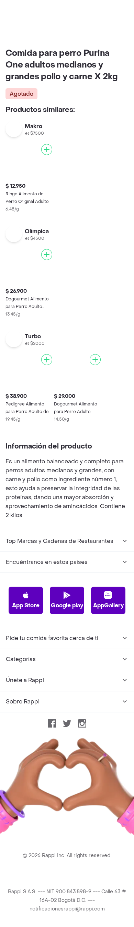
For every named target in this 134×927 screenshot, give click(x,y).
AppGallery (108, 605)
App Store (26, 605)
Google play (67, 605)
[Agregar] (46, 149)
